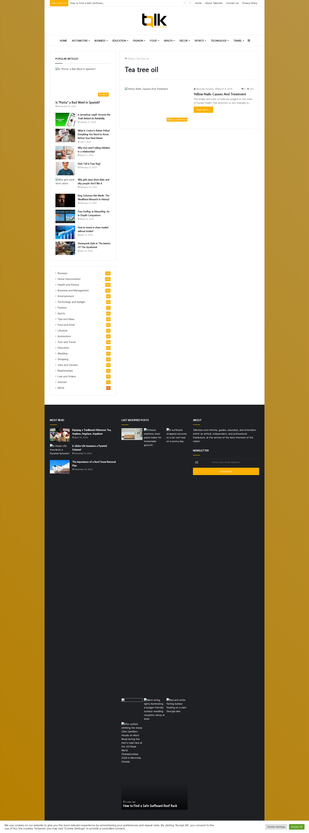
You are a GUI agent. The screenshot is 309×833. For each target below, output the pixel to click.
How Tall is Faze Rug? (89, 163)
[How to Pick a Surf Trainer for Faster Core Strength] (132, 704)
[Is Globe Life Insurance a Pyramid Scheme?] (60, 451)
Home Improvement (69, 279)
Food (153, 40)
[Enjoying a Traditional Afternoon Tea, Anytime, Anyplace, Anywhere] (60, 435)
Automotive (80, 40)
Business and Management (73, 290)
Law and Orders (67, 376)
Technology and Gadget (71, 301)
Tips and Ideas (66, 319)
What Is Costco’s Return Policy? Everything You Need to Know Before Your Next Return (94, 134)
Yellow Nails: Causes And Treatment (220, 94)
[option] (154, 790)
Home (198, 3)
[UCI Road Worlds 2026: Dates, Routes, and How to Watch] (132, 743)
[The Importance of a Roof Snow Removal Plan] (60, 466)
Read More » (203, 109)
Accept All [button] (296, 826)
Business (100, 40)
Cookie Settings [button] (276, 826)
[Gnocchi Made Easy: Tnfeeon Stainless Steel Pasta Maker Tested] (154, 562)
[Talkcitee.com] (154, 21)
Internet (62, 382)
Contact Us (232, 3)
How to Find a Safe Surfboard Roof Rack (92, 3)
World (61, 387)
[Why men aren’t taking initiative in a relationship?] (65, 152)
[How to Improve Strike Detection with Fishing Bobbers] (177, 705)
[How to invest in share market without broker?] (65, 232)
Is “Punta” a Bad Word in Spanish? (77, 102)
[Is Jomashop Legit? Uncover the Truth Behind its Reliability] (65, 119)
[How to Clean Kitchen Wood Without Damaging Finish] (132, 434)
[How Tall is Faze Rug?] (65, 168)
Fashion (138, 40)
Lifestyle (62, 330)
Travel (238, 40)
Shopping (63, 359)
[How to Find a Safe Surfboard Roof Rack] (177, 435)
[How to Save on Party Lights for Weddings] (154, 709)
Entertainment (66, 296)
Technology (219, 40)
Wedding (62, 353)
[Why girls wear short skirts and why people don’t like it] (65, 184)
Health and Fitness (68, 284)
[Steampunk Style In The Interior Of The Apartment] (65, 248)
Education (119, 40)
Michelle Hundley (205, 89)
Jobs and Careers (68, 364)
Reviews (62, 273)
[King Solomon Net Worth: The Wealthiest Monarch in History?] (65, 200)
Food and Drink (66, 324)
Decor (184, 40)
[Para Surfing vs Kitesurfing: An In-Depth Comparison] (65, 216)
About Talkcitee (214, 3)
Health (168, 40)
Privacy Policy (249, 3)
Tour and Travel (67, 342)
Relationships (65, 370)
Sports (199, 40)
